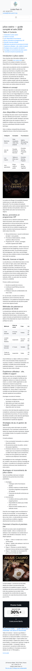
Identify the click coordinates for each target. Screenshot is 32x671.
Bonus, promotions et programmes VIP (14, 40)
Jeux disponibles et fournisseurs (12, 38)
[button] (5, 627)
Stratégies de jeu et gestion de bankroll (14, 48)
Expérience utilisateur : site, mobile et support (16, 46)
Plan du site (8, 668)
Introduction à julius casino (11, 35)
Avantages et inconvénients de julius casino (15, 50)
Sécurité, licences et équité (11, 42)
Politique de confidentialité (20, 668)
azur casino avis (17, 60)
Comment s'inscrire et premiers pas (14, 52)
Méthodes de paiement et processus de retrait (16, 44)
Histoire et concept (9, 36)
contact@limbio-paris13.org (10, 13)
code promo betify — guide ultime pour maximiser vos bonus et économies (15, 629)
